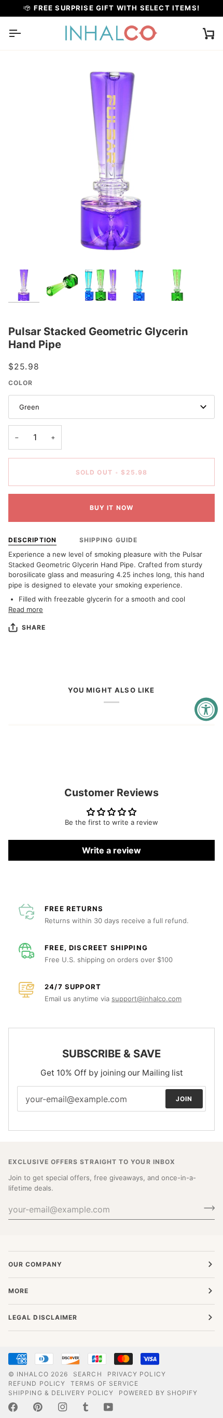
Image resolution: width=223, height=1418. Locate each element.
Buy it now (111, 508)
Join (184, 1098)
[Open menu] (23, 33)
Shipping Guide (108, 540)
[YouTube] (108, 1407)
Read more (25, 609)
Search (87, 1374)
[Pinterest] (38, 1407)
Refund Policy (36, 1383)
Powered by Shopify (158, 1393)
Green (29, 407)
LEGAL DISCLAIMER (42, 1317)
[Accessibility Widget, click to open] (206, 709)
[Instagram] (62, 1407)
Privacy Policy (136, 1374)
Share (34, 627)
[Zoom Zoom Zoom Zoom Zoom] (111, 160)
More (18, 1291)
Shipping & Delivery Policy (61, 1393)
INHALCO (33, 1374)
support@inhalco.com (147, 998)
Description (32, 540)
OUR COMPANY (35, 1264)
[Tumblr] (85, 1407)
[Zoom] (28, 245)
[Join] (206, 1207)
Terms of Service (104, 1383)
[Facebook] (13, 1407)
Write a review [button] (111, 850)
